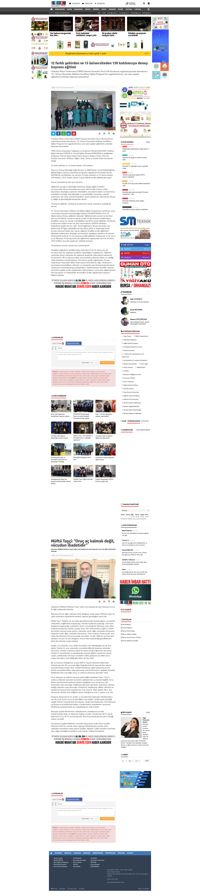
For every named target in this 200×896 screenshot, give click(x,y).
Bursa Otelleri (77, 862)
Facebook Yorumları (73, 343)
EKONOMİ (112, 9)
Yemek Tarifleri (58, 858)
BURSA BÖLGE (60, 9)
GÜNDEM (96, 9)
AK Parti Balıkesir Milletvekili (132, 413)
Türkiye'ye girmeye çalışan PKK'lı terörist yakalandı (133, 176)
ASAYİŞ (69, 9)
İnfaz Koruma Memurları (131, 392)
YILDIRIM (94, 858)
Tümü (148, 142)
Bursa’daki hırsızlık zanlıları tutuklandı (135, 209)
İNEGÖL (125, 181)
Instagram (127, 257)
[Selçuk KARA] (125, 321)
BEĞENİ (128, 245)
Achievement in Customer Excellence (135, 360)
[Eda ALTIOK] (125, 300)
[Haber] (51, 9)
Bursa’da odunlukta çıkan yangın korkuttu (133, 202)
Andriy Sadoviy (128, 367)
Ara (146, 761)
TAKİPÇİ (127, 249)
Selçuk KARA (135, 320)
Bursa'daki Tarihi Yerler (97, 860)
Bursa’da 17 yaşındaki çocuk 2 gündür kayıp (135, 167)
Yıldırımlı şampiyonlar (130, 364)
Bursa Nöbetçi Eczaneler (130, 640)
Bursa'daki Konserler (60, 864)
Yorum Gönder (57, 343)
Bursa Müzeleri (95, 864)
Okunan (145, 421)
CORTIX (126, 371)
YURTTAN (137, 9)
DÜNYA (103, 9)
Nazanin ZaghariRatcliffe (131, 406)
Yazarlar (126, 292)
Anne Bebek (76, 866)
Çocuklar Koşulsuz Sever (138, 302)
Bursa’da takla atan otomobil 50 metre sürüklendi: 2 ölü (135, 193)
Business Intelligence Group (132, 374)
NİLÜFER (125, 189)
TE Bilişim (146, 888)
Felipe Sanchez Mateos (130, 385)
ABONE (127, 253)
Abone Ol (145, 253)
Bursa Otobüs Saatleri (129, 634)
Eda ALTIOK (134, 299)
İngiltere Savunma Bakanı (131, 396)
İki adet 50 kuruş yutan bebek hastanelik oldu (136, 184)
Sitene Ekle (73, 888)
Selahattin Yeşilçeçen (130, 340)
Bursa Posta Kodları (128, 631)
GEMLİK (125, 155)
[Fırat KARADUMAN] (125, 311)
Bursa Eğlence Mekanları (61, 862)
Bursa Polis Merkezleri (60, 866)
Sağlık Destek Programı (130, 343)
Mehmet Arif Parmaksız (130, 399)
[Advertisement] (83, 311)
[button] (135, 510)
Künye (55, 888)
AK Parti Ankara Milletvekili (132, 403)
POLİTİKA (129, 9)
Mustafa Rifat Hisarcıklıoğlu (132, 410)
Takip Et (146, 249)
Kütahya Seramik (128, 350)
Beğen (147, 245)
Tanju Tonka (127, 336)
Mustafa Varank (128, 388)
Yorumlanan (133, 421)
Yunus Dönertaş (128, 381)
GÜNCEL (87, 9)
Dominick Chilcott (129, 378)
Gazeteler (82, 888)
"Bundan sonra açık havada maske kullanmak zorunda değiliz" (73, 13)
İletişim (63, 888)
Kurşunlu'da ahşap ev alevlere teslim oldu (134, 159)
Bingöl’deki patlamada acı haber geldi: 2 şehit (85, 54)
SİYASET (120, 9)
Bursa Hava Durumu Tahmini (131, 637)
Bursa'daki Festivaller (79, 860)
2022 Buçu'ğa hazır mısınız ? (140, 323)
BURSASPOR (78, 9)
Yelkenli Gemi (141, 367)
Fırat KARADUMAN (137, 309)
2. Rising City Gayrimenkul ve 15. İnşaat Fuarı (133, 355)
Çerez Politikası (127, 628)
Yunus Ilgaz (144, 364)
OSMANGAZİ (126, 163)
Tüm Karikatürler (143, 430)
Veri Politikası (126, 624)
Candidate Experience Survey (132, 347)
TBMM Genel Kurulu (141, 336)
